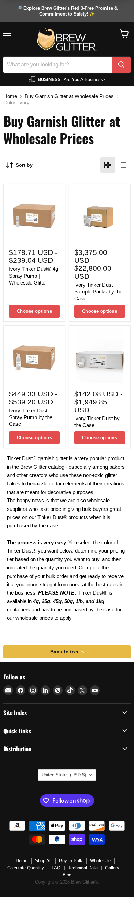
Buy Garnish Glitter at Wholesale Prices (69, 96)
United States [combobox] (64, 774)
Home (10, 96)
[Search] (121, 65)
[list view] (123, 165)
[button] (124, 33)
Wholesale (100, 860)
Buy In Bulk (70, 860)
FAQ (56, 867)
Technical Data (83, 867)
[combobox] (57, 65)
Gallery (112, 867)
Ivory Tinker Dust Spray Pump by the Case (30, 417)
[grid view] (107, 165)
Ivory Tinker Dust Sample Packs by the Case (98, 291)
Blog (67, 874)
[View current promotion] (67, 11)
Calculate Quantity (25, 867)
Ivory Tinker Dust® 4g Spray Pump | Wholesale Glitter (33, 275)
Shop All (43, 860)
